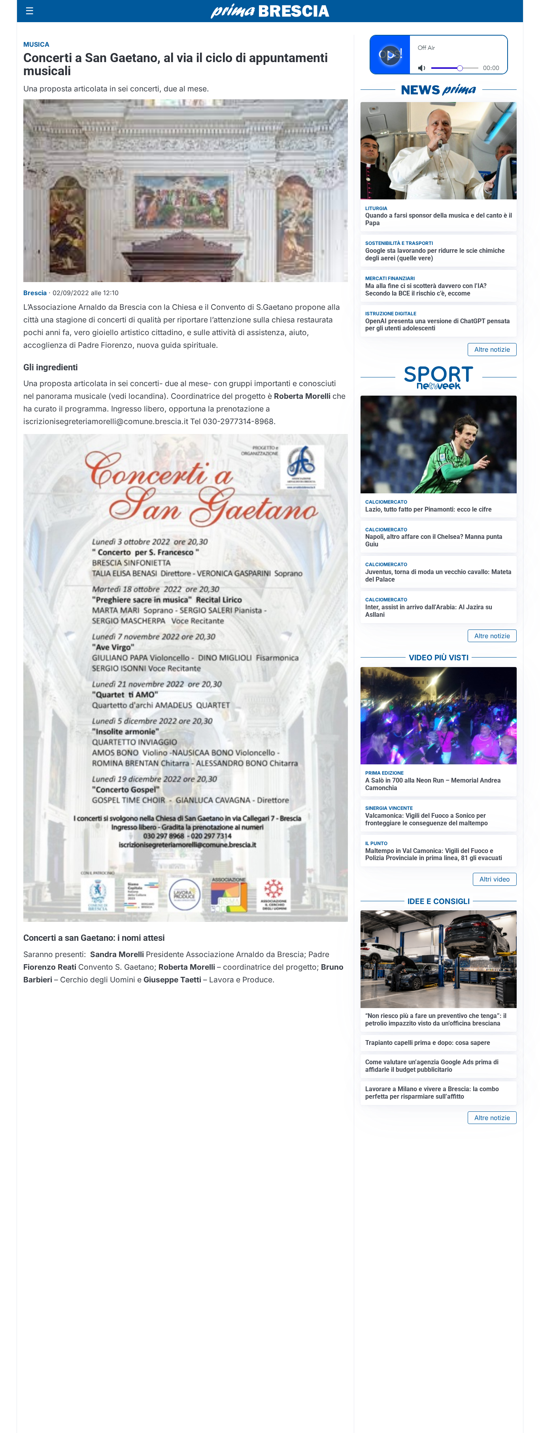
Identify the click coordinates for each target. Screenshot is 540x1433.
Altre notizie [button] (492, 349)
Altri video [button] (495, 879)
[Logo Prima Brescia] (270, 11)
